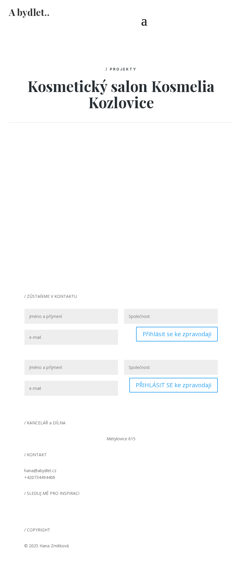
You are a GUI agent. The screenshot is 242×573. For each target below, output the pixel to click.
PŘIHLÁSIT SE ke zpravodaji (173, 385)
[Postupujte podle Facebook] (40, 510)
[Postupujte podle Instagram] (29, 510)
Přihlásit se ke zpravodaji (177, 334)
